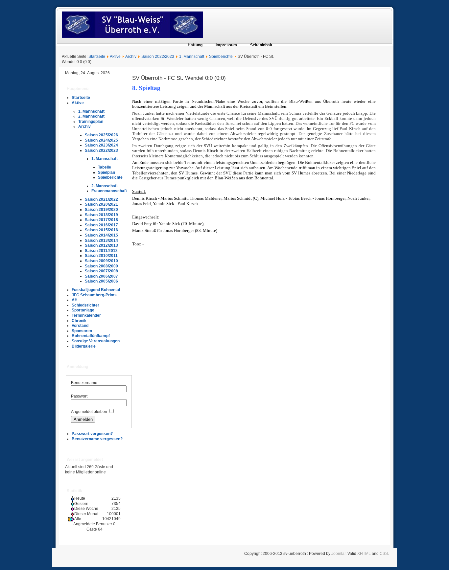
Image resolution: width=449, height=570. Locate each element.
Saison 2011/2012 (101, 250)
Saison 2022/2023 (157, 56)
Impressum (226, 45)
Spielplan (106, 172)
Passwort (79, 396)
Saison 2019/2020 (101, 209)
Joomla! (338, 553)
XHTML (364, 553)
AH (75, 300)
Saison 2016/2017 (101, 225)
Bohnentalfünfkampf (91, 335)
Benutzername (84, 382)
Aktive (115, 56)
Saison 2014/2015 (101, 235)
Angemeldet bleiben (89, 411)
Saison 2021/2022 (101, 199)
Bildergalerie (84, 346)
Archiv (130, 56)
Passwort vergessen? (92, 433)
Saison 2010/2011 (101, 255)
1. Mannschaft (191, 56)
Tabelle (104, 167)
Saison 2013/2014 (101, 240)
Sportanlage (83, 310)
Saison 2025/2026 (101, 135)
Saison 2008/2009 (101, 266)
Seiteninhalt (261, 45)
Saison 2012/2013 (101, 245)
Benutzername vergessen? (97, 439)
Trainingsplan (90, 121)
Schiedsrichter (85, 305)
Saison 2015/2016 (101, 230)
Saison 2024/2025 (101, 140)
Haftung (195, 45)
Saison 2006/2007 (101, 276)
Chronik (79, 320)
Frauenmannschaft (109, 191)
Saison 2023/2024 (101, 145)
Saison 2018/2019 (101, 215)
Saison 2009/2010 (101, 261)
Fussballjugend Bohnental (96, 289)
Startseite (96, 56)
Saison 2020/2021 (101, 204)
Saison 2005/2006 (101, 281)
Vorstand (80, 325)
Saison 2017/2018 (101, 219)
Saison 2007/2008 (101, 271)
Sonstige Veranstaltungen (96, 341)
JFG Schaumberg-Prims (94, 295)
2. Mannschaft (91, 116)
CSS (384, 553)
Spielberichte (221, 56)
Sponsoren (82, 331)
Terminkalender (86, 315)
